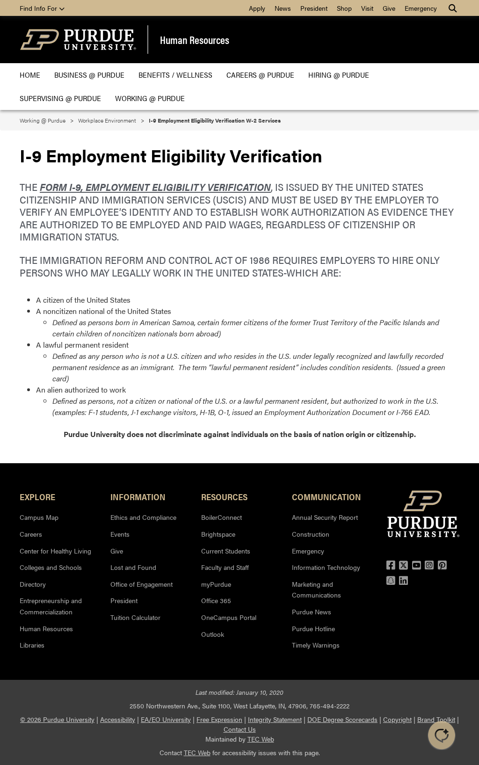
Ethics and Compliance (143, 517)
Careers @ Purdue (260, 74)
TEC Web (260, 738)
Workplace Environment (107, 120)
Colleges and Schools (51, 567)
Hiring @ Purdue (338, 74)
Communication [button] (326, 496)
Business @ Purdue (89, 74)
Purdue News (311, 611)
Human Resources (194, 39)
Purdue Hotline (313, 628)
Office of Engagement (141, 584)
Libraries (32, 644)
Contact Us (240, 729)
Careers (31, 534)
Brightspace (218, 534)
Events (120, 534)
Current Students (225, 550)
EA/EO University (166, 719)
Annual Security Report (325, 517)
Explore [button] (37, 496)
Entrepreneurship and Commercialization (51, 606)
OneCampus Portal (228, 617)
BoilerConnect (221, 517)
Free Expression (219, 719)
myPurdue (216, 584)
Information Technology (326, 567)
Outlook (212, 634)
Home (30, 74)
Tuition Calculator (135, 617)
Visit (367, 8)
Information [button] (138, 496)
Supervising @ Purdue (60, 98)
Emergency (421, 8)
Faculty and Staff (225, 567)
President (313, 8)
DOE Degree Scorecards (342, 719)
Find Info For (39, 8)
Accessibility (117, 719)
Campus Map (39, 517)
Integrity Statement (275, 719)
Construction (310, 534)
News (283, 8)
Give (389, 8)
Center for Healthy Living (55, 550)
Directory (33, 584)
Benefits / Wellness (175, 74)
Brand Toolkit (436, 719)
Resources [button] (224, 496)
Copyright (397, 719)
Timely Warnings (316, 644)
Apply (257, 8)
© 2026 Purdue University (57, 719)
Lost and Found (133, 567)
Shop (344, 8)
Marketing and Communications (316, 589)
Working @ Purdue (150, 98)
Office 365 (216, 600)
